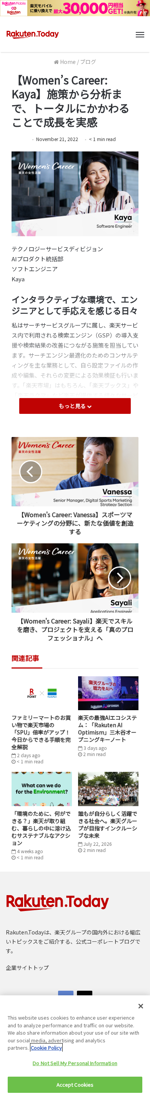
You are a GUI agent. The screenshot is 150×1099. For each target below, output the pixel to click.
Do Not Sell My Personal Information (75, 1063)
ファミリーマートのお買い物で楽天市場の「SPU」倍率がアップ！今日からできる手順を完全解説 (41, 732)
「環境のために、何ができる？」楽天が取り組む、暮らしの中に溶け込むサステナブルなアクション (41, 828)
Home (67, 62)
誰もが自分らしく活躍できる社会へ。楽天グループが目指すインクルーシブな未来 (107, 824)
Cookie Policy (46, 1047)
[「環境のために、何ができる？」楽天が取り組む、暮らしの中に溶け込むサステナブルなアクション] (42, 789)
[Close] (140, 1006)
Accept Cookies (75, 1084)
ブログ (88, 62)
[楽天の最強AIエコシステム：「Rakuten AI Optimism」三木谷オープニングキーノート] (108, 693)
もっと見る (73, 406)
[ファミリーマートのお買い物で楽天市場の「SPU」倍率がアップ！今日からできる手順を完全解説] (42, 693)
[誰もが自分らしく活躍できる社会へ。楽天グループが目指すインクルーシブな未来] (108, 789)
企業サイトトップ (27, 967)
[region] (75, 1047)
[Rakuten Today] (33, 34)
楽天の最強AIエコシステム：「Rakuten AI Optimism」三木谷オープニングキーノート (107, 728)
